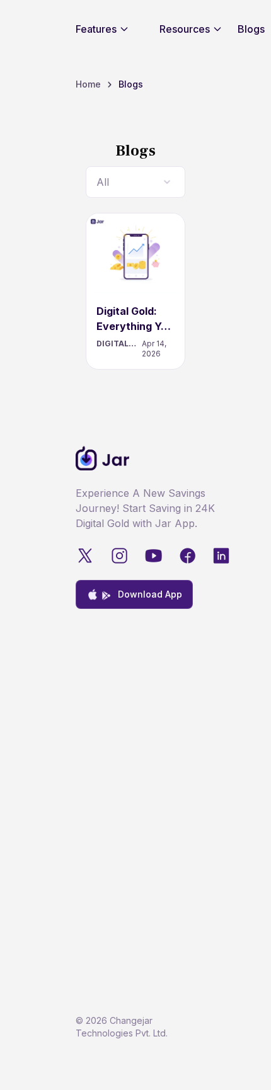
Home (88, 84)
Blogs (251, 29)
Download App (150, 594)
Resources (184, 29)
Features (96, 29)
